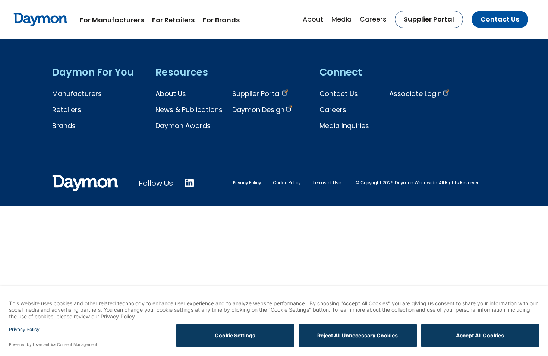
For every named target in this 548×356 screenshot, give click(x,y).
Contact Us (500, 19)
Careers (373, 19)
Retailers (66, 109)
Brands (64, 125)
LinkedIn (189, 183)
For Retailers (173, 20)
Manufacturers (77, 93)
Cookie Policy (286, 183)
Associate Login (415, 93)
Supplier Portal (429, 19)
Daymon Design (258, 109)
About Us (170, 93)
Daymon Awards (183, 125)
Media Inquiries (344, 125)
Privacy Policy (247, 183)
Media (341, 19)
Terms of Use (326, 183)
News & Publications (189, 109)
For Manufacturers (112, 20)
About (313, 19)
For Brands (221, 20)
